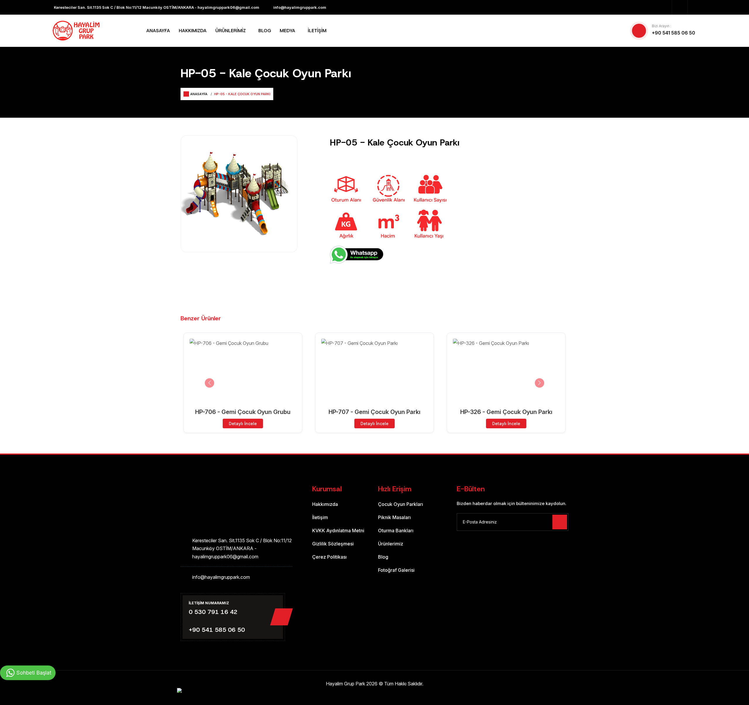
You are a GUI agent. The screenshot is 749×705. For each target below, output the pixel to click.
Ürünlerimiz (230, 31)
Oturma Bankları (395, 530)
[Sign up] (559, 522)
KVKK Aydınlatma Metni (338, 530)
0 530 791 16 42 (213, 611)
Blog (264, 31)
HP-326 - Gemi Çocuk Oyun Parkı (506, 411)
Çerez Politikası (329, 557)
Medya (287, 31)
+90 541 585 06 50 (673, 33)
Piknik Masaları (394, 517)
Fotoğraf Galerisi (396, 570)
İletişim (317, 31)
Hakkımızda (193, 31)
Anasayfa (158, 31)
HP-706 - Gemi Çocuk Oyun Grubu (243, 411)
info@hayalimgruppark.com (299, 7)
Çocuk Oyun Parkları (400, 504)
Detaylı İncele (243, 423)
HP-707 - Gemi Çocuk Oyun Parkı (374, 411)
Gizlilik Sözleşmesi (333, 544)
